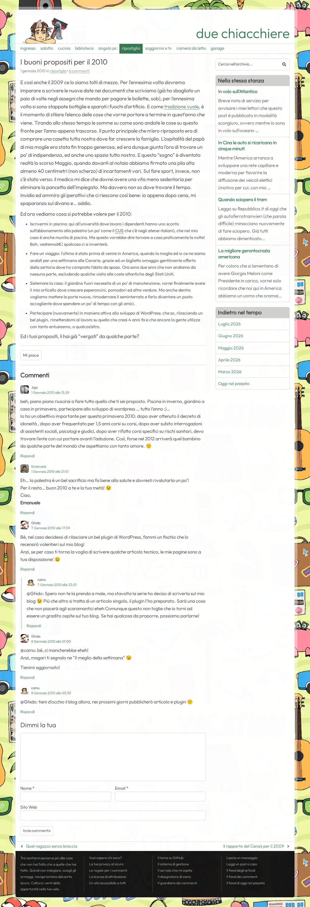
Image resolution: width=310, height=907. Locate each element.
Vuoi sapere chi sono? (105, 858)
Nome (27, 788)
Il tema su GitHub (170, 858)
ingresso (28, 48)
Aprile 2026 (229, 359)
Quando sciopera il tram (242, 199)
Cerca (282, 64)
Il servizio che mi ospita (175, 870)
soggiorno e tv (158, 48)
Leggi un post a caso (241, 864)
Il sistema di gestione (173, 864)
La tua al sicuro (106, 864)
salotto (46, 48)
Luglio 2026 (229, 324)
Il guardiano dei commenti (177, 883)
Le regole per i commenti (108, 870)
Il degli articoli (240, 870)
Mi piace (31, 355)
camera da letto (191, 48)
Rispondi (27, 456)
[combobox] (246, 64)
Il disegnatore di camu (174, 877)
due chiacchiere (243, 33)
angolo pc (107, 48)
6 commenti (79, 71)
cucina (64, 48)
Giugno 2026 (230, 335)
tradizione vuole (181, 107)
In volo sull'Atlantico (237, 91)
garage (217, 48)
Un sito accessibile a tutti (107, 883)
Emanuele (38, 466)
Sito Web (28, 807)
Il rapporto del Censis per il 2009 (253, 846)
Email (122, 788)
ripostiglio (131, 48)
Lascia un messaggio (241, 858)
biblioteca (84, 48)
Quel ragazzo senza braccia (51, 846)
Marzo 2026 (229, 371)
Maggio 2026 (231, 348)
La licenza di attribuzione (107, 877)
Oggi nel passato (233, 383)
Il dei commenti (241, 877)
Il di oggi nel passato (245, 883)
